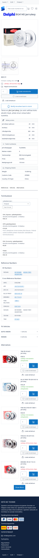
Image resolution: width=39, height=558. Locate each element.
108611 (17, 301)
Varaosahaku (5, 549)
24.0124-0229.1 (19, 286)
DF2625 (17, 319)
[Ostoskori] (28, 8)
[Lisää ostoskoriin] (33, 365)
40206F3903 (18, 274)
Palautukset (5, 545)
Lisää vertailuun (10, 100)
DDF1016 (17, 306)
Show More (19, 487)
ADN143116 (18, 293)
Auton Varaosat (6, 547)
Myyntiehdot (5, 543)
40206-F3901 (27, 272)
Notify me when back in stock (21, 106)
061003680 (18, 272)
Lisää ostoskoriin (24, 91)
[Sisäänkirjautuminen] (36, 8)
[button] (5, 2)
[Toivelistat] (32, 8)
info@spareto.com (10, 536)
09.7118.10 (18, 297)
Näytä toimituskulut (10, 86)
